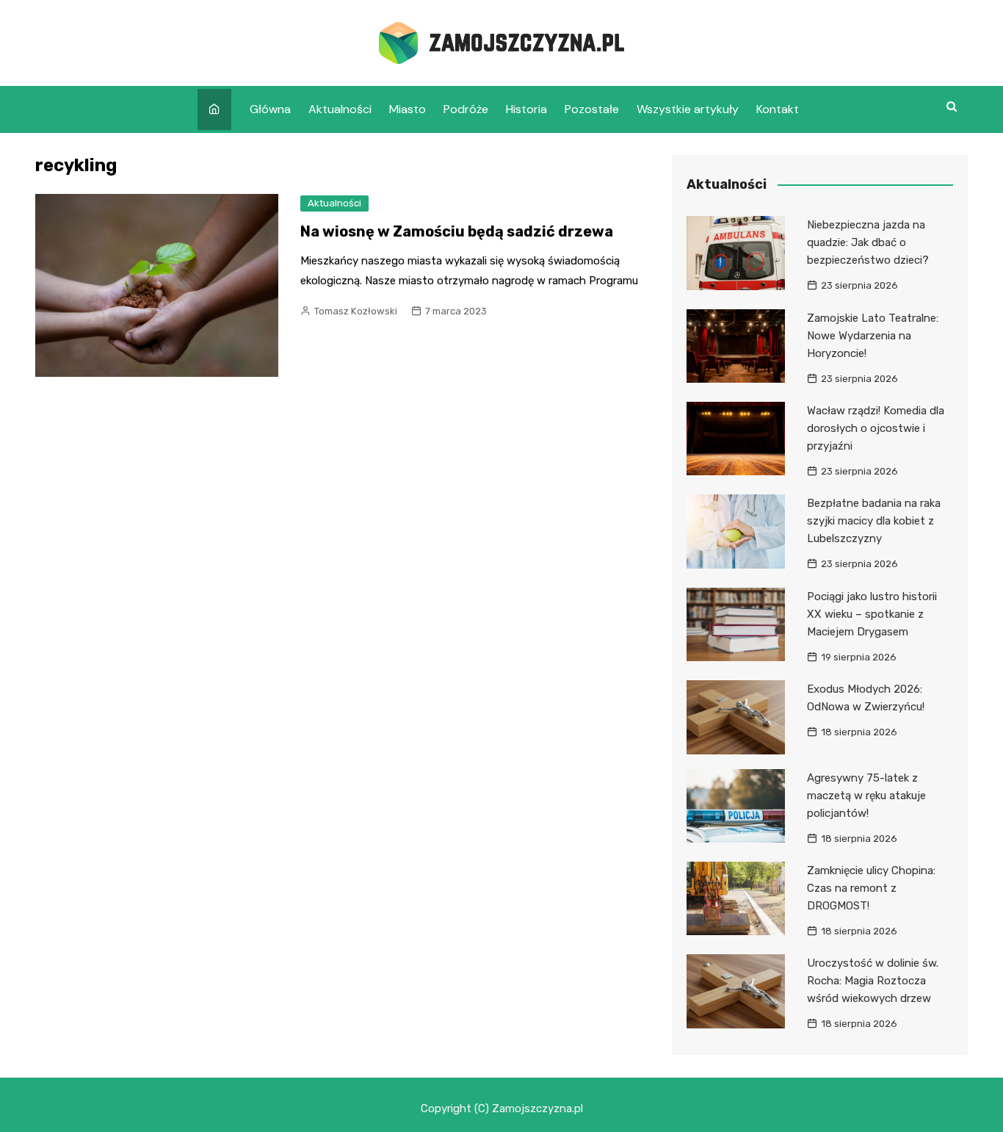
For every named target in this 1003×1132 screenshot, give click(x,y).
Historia (526, 109)
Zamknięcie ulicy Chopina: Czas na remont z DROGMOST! (871, 888)
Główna (270, 109)
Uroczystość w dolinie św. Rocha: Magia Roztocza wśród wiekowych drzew (872, 980)
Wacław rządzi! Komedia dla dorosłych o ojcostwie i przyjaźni (875, 428)
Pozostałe (592, 109)
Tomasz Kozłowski (355, 311)
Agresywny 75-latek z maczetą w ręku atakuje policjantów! (866, 795)
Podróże (465, 109)
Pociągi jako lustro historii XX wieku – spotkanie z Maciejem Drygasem (872, 614)
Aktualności (340, 109)
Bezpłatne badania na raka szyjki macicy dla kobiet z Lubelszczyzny (874, 521)
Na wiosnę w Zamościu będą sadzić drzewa (456, 231)
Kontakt (777, 109)
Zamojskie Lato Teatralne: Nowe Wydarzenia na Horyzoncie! (872, 335)
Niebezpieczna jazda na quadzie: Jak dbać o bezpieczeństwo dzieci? (868, 242)
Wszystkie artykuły (688, 109)
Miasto (407, 109)
